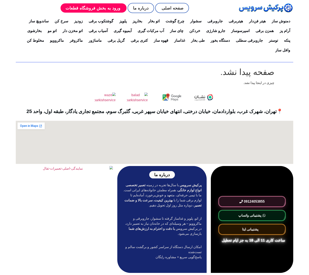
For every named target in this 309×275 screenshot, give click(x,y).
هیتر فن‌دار (257, 21)
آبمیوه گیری (123, 31)
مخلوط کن (35, 40)
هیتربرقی (236, 21)
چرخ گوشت (175, 21)
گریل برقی (116, 40)
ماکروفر (76, 40)
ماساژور (95, 40)
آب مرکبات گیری (151, 31)
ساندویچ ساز (39, 21)
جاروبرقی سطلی (249, 40)
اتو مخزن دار (73, 31)
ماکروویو (57, 40)
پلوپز (123, 21)
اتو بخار (154, 21)
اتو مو (52, 31)
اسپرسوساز (240, 31)
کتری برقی (139, 40)
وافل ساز (282, 50)
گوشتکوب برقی (101, 21)
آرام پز (285, 31)
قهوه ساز (161, 40)
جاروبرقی (215, 21)
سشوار (196, 21)
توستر (273, 40)
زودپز (78, 21)
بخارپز (137, 21)
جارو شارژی (215, 31)
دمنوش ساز (281, 21)
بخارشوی (34, 31)
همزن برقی (265, 31)
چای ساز (177, 31)
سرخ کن (61, 21)
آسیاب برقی (98, 31)
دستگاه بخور (220, 40)
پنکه (287, 40)
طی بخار (198, 40)
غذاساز (179, 40)
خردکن (194, 31)
